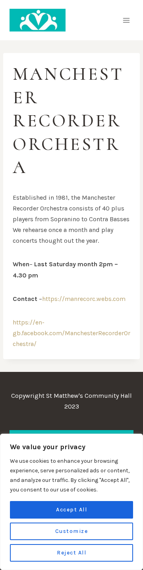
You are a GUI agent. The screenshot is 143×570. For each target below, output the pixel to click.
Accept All (71, 509)
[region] (71, 502)
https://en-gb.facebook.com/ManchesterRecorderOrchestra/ (71, 333)
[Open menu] (126, 20)
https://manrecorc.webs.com (84, 299)
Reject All (71, 552)
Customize (71, 531)
